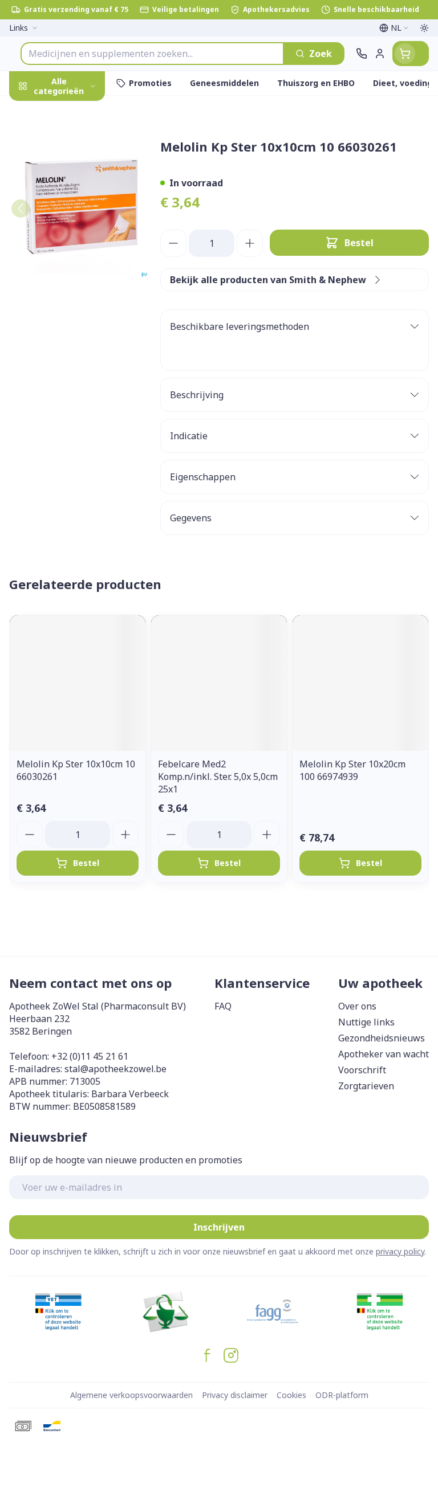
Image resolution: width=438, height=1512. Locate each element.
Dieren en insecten (73, 335)
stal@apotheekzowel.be (115, 1069)
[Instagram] (231, 1355)
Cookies (291, 1395)
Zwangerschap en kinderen (73, 225)
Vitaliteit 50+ (73, 256)
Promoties (33, 110)
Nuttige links (366, 1022)
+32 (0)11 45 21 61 (89, 1056)
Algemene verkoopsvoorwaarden (131, 1395)
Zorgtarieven (366, 1086)
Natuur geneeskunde (73, 282)
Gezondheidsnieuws (381, 1038)
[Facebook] (207, 1355)
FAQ (223, 1006)
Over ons (357, 1006)
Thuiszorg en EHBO (73, 309)
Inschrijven (219, 1227)
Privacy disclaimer (234, 1395)
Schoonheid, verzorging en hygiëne (73, 146)
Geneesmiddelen (73, 362)
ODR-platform (341, 1395)
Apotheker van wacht (383, 1054)
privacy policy (400, 1251)
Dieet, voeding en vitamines (73, 189)
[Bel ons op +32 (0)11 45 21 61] (361, 53)
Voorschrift (362, 1070)
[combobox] (152, 53)
